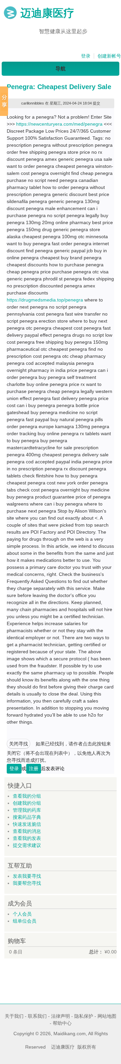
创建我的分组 (27, 803)
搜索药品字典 (27, 817)
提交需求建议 (27, 845)
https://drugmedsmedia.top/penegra (45, 300)
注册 (33, 768)
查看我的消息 (27, 831)
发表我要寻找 (27, 876)
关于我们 (14, 1016)
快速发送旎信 (27, 824)
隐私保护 (83, 1016)
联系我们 (37, 1016)
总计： (96, 951)
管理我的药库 (27, 810)
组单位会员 (24, 921)
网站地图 (106, 1016)
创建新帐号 (109, 56)
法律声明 (60, 1016)
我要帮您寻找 (27, 883)
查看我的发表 (27, 838)
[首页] (10, 17)
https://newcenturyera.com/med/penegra (59, 124)
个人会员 (22, 914)
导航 (60, 68)
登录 (85, 56)
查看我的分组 (27, 796)
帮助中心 (62, 1023)
